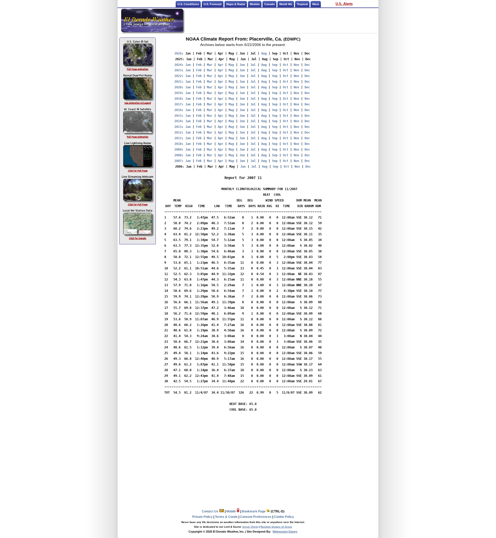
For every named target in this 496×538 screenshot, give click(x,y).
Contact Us (210, 511)
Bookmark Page (254, 511)
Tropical (302, 4)
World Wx (285, 4)
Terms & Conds (226, 517)
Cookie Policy (284, 517)
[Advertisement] (281, 20)
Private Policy (202, 517)
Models (255, 4)
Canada (269, 4)
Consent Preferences (256, 517)
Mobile (231, 511)
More (315, 4)
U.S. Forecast (213, 4)
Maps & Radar (235, 4)
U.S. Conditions (188, 4)
